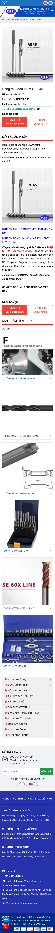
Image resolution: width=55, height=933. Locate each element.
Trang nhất (9, 19)
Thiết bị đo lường (18, 735)
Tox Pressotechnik (19, 707)
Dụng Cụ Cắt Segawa (20, 718)
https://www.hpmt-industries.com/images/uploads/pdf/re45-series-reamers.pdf (24, 148)
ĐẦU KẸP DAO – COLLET (20, 696)
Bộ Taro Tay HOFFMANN (17, 551)
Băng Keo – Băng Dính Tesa (23, 713)
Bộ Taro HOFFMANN (15, 666)
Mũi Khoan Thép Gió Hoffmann (21, 436)
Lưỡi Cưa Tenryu (17, 724)
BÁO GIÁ (15, 121)
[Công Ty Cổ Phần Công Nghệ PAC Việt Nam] (10, 11)
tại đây (37, 109)
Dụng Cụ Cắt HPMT (18, 685)
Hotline (40, 121)
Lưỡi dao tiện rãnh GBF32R (19, 378)
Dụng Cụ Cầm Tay (18, 729)
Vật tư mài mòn (17, 701)
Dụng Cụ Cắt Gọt (18, 679)
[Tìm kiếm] (4, 3)
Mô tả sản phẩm (15, 137)
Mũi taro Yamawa (18, 690)
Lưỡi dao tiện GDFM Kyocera (20, 493)
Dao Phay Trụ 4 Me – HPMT (19, 608)
